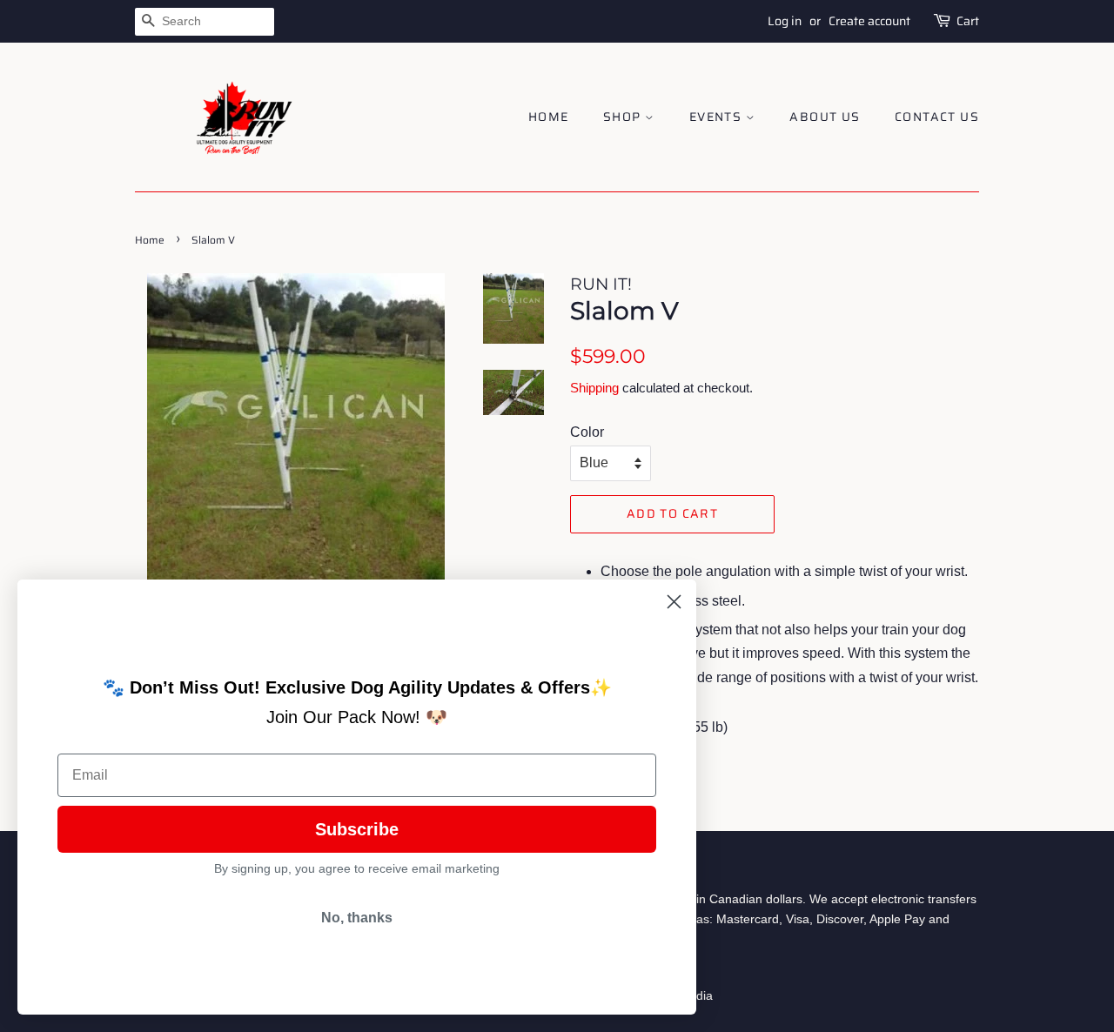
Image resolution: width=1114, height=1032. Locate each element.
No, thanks (357, 917)
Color (587, 432)
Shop (624, 116)
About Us (824, 116)
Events (717, 116)
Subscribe (357, 829)
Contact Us (937, 116)
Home (548, 116)
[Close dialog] (674, 601)
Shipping (594, 387)
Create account (869, 20)
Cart (967, 20)
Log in (785, 20)
